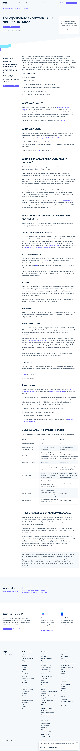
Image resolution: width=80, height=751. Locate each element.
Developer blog (45, 736)
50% (46, 261)
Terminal (24, 706)
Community (64, 661)
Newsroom (64, 688)
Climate (24, 667)
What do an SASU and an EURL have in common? (9, 65)
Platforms (44, 678)
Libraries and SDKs (46, 732)
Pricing (46, 3)
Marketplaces (45, 674)
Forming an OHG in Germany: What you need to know (39, 588)
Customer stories (65, 656)
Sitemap (63, 673)
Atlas (23, 656)
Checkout (24, 665)
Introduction (6, 56)
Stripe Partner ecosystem (48, 715)
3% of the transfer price (57, 391)
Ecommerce (44, 663)
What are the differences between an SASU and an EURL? (9, 70)
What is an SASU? (7, 58)
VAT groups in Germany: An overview (34, 590)
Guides (62, 654)
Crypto (24, 671)
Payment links (25, 691)
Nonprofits (44, 698)
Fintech (43, 687)
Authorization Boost (27, 658)
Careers (63, 686)
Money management (46, 676)
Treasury (24, 709)
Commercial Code (53, 245)
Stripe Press (64, 691)
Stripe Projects (45, 734)
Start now (6, 629)
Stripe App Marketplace (47, 712)
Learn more (64, 32)
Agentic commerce (46, 658)
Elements (24, 676)
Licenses (63, 671)
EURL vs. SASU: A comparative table (7, 76)
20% (36, 265)
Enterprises (44, 654)
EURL (39, 150)
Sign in (61, 3)
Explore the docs (65, 625)
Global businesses (46, 669)
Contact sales (71, 3)
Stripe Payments (66, 200)
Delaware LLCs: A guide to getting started (36, 592)
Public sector (44, 702)
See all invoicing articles (9, 591)
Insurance (43, 693)
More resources (7, 8)
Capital (24, 663)
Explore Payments (46, 630)
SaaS (42, 680)
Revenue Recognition (27, 700)
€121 (25, 375)
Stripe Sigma (25, 702)
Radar (23, 698)
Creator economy (46, 685)
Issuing (24, 685)
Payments (24, 693)
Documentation (45, 723)
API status (44, 727)
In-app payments (45, 671)
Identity (24, 680)
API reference (45, 725)
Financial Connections (28, 678)
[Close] (77, 743)
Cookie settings (65, 676)
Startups (43, 656)
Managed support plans (67, 701)
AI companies (45, 682)
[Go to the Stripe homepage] (4, 652)
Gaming (43, 689)
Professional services (47, 700)
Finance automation (46, 667)
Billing (23, 661)
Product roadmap (65, 684)
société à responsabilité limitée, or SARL (47, 138)
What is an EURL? (7, 61)
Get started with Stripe (10, 27)
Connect (24, 669)
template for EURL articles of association (36, 247)
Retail (42, 704)
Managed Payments (27, 689)
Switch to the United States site (49, 747)
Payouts (24, 695)
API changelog (45, 729)
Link (23, 687)
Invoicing (24, 682)
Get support (64, 699)
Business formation (21, 8)
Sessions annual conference (68, 663)
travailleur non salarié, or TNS (37, 340)
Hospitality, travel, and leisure (49, 691)
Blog (62, 658)
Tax (23, 704)
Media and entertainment (48, 695)
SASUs (62, 120)
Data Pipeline (25, 674)
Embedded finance (46, 665)
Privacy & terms (65, 665)
